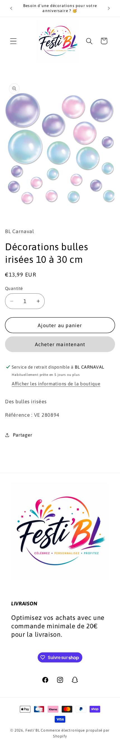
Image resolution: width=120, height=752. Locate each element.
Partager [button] (22, 435)
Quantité (14, 288)
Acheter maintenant (60, 344)
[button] (13, 41)
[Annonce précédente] (11, 8)
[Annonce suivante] (109, 8)
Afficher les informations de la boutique (56, 383)
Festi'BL (32, 730)
